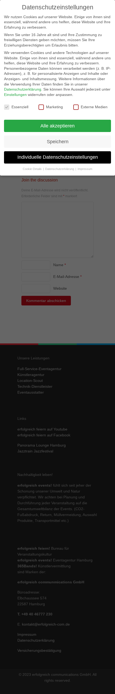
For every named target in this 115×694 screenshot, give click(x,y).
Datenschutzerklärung (22, 89)
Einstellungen (15, 94)
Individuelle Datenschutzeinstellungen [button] (57, 157)
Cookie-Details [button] (33, 168)
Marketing (54, 107)
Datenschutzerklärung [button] (60, 168)
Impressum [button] (85, 168)
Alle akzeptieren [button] (57, 126)
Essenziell (19, 107)
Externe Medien (94, 107)
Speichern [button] (57, 141)
